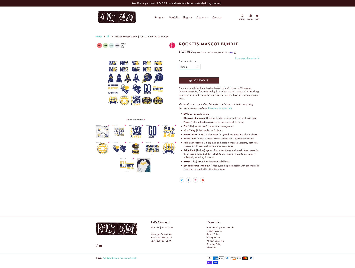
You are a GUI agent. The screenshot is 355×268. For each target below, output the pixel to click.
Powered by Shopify (128, 258)
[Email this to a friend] (202, 180)
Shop (157, 18)
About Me (211, 247)
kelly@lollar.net (165, 237)
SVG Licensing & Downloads (220, 227)
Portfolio (174, 18)
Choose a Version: (188, 61)
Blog (185, 18)
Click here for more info (220, 108)
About (200, 18)
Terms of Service (214, 230)
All (108, 36)
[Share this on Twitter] (181, 180)
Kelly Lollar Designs (111, 258)
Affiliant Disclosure (215, 240)
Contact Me (161, 234)
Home (99, 36)
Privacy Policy (213, 237)
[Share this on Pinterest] (195, 180)
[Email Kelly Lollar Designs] (100, 246)
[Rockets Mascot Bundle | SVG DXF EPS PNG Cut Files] (136, 82)
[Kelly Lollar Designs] (116, 17)
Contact (217, 18)
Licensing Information (246, 58)
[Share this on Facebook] (188, 180)
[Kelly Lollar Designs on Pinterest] (97, 246)
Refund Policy (213, 234)
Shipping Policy (214, 244)
